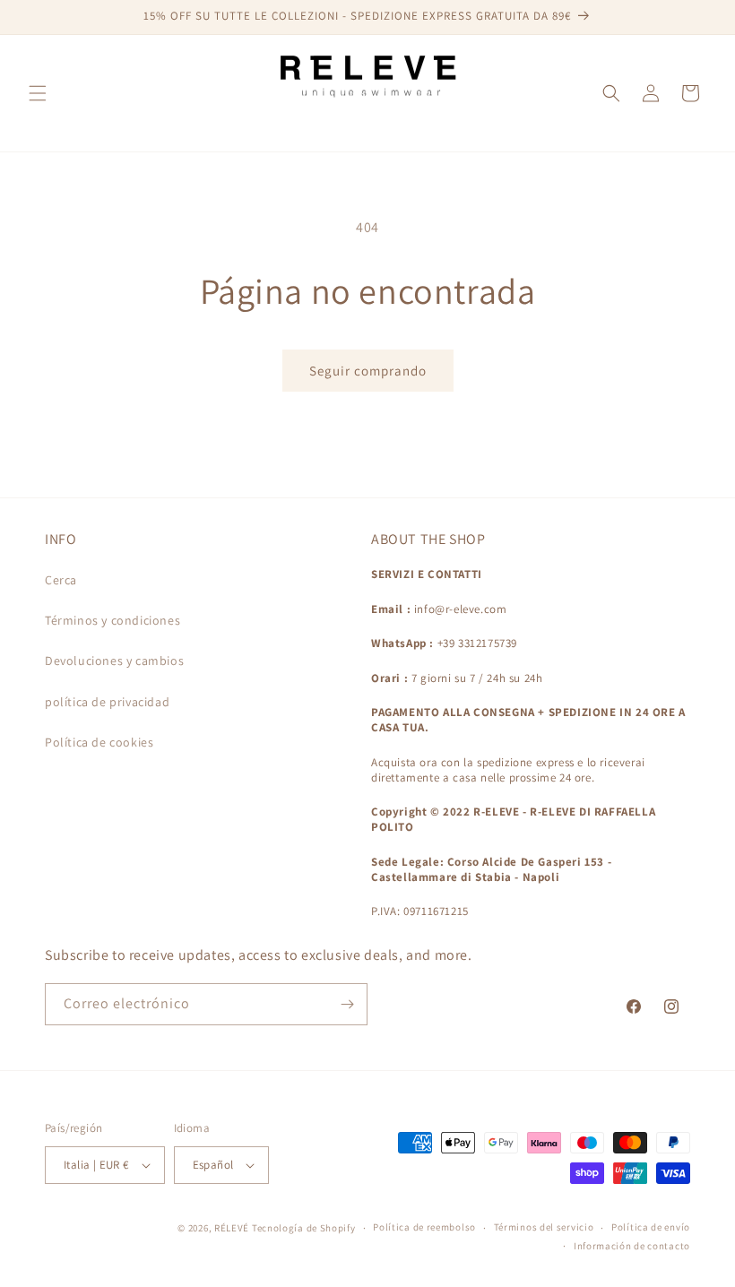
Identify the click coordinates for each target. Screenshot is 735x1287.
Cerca (61, 580)
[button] (37, 93)
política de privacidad (107, 702)
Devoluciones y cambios (114, 660)
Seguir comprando (368, 370)
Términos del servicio (544, 1227)
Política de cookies (99, 742)
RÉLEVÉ (231, 1228)
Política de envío (650, 1227)
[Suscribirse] (347, 1004)
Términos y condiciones (112, 620)
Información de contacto (632, 1245)
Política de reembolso (424, 1227)
